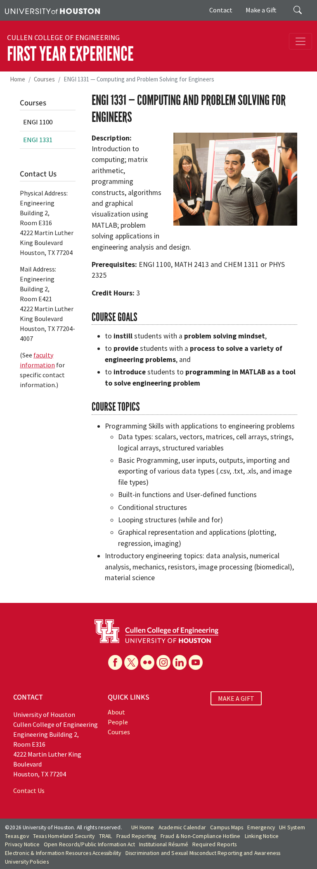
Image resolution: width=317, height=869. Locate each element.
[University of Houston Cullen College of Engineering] (156, 630)
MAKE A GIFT (236, 698)
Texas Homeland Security (64, 836)
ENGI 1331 (37, 139)
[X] (131, 662)
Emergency (261, 827)
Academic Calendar (182, 827)
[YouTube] (196, 662)
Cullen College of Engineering (63, 37)
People (118, 722)
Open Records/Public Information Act (89, 844)
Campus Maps (226, 827)
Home (17, 79)
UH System (292, 827)
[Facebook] (115, 662)
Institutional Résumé (163, 844)
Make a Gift (261, 10)
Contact (220, 10)
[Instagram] (163, 662)
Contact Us (29, 790)
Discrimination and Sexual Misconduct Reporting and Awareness (203, 853)
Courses (44, 79)
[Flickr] (147, 662)
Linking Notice (262, 836)
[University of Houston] (52, 10)
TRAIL (105, 836)
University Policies (27, 861)
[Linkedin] (180, 662)
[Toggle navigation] (300, 41)
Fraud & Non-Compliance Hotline (201, 836)
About (116, 712)
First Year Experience (70, 54)
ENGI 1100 (37, 121)
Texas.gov (17, 836)
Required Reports (214, 844)
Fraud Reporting (136, 836)
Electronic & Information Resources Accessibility (63, 853)
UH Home (142, 827)
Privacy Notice (22, 844)
